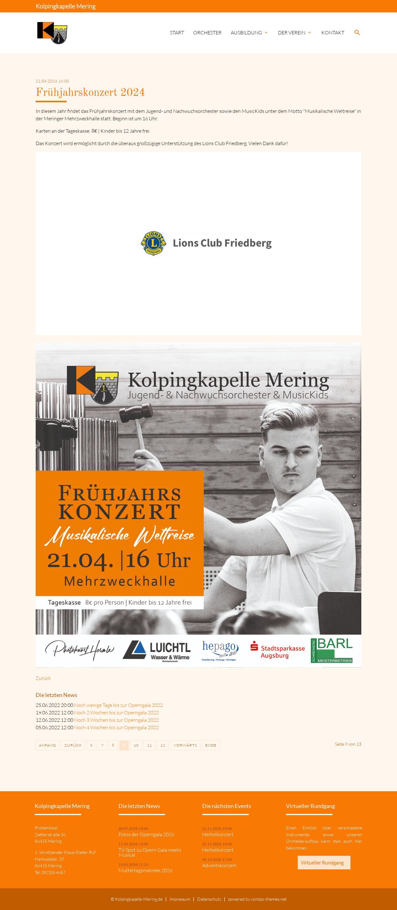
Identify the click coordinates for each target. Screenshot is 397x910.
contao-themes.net (269, 899)
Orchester (207, 32)
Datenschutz (209, 899)
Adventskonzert (219, 865)
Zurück (43, 678)
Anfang (47, 745)
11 (149, 745)
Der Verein (295, 32)
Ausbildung (250, 32)
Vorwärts (185, 745)
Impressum (180, 899)
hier (358, 841)
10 (136, 745)
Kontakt (332, 32)
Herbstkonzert (218, 834)
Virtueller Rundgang (322, 862)
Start (177, 32)
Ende (210, 745)
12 (162, 745)
